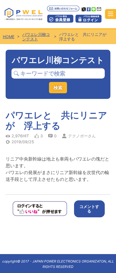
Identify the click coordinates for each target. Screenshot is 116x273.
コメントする (89, 208)
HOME (8, 36)
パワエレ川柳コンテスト (36, 36)
